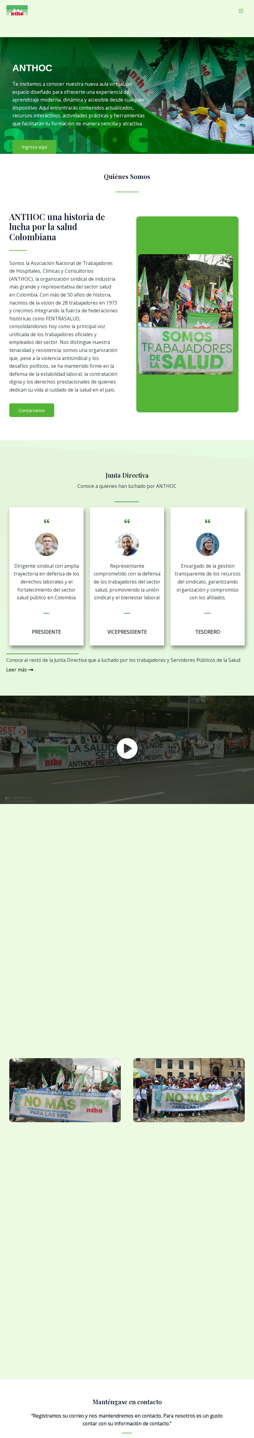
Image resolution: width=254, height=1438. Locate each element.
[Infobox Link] (127, 749)
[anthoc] (17, 11)
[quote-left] (47, 517)
